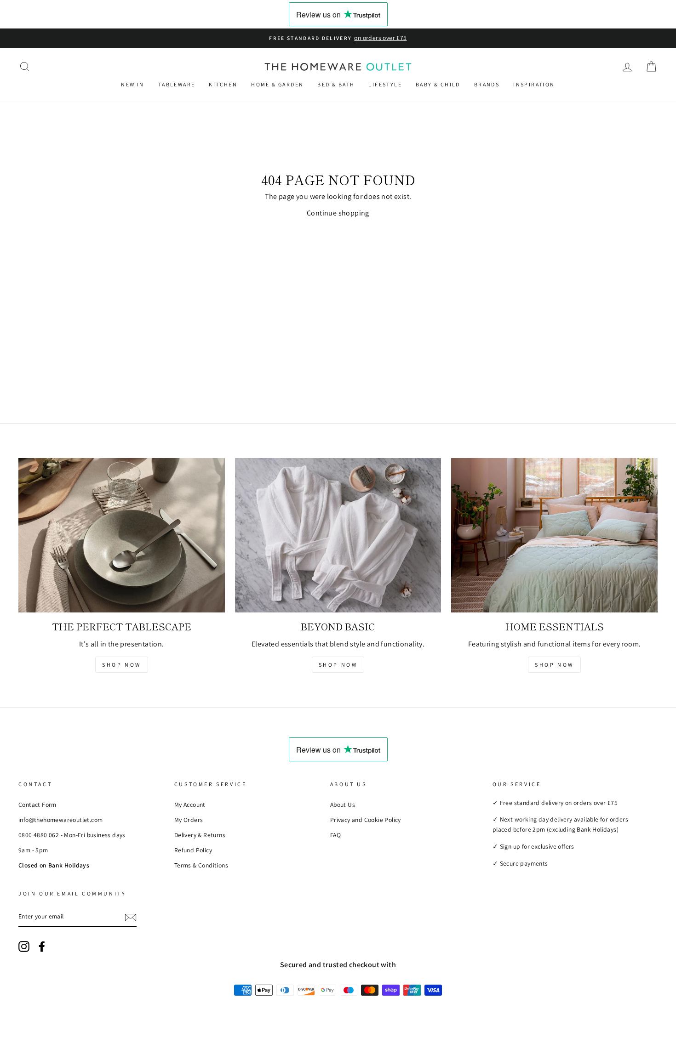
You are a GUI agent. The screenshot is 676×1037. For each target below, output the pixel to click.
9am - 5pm (33, 850)
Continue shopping (338, 213)
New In (132, 84)
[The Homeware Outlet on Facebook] (41, 946)
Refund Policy (193, 850)
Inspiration (534, 84)
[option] (338, 38)
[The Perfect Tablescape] (121, 535)
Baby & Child (438, 84)
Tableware (176, 84)
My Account (190, 804)
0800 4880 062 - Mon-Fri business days (72, 835)
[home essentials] (554, 535)
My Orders (188, 820)
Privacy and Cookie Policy (365, 820)
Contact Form (37, 804)
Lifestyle (385, 84)
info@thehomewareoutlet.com (60, 820)
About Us (342, 804)
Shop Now (121, 664)
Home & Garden (277, 84)
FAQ (335, 835)
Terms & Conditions (201, 865)
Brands (486, 84)
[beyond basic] (338, 535)
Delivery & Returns (199, 835)
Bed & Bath (336, 84)
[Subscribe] (131, 917)
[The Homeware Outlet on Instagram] (23, 946)
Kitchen (223, 84)
